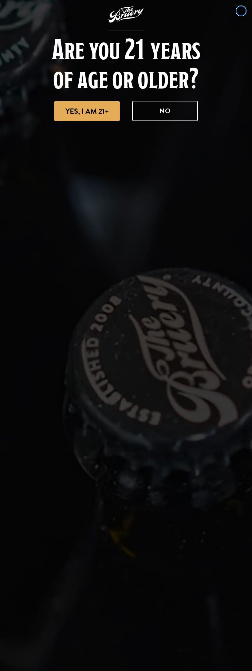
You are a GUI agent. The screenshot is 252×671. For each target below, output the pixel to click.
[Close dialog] (241, 11)
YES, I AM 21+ (87, 111)
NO (165, 111)
